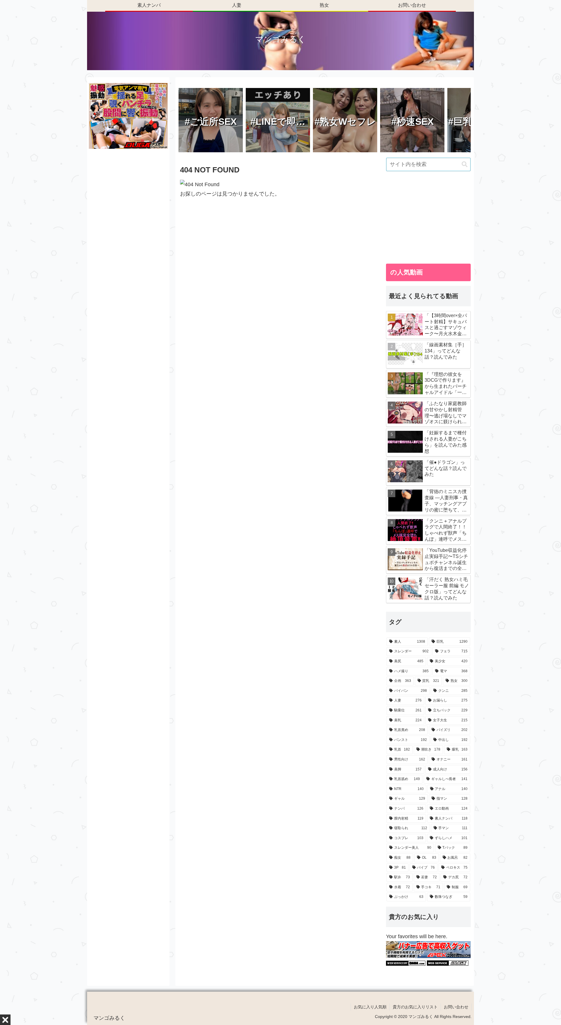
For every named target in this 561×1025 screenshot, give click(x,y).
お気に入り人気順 (370, 1007)
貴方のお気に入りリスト (415, 1007)
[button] (464, 164)
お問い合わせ (456, 1007)
